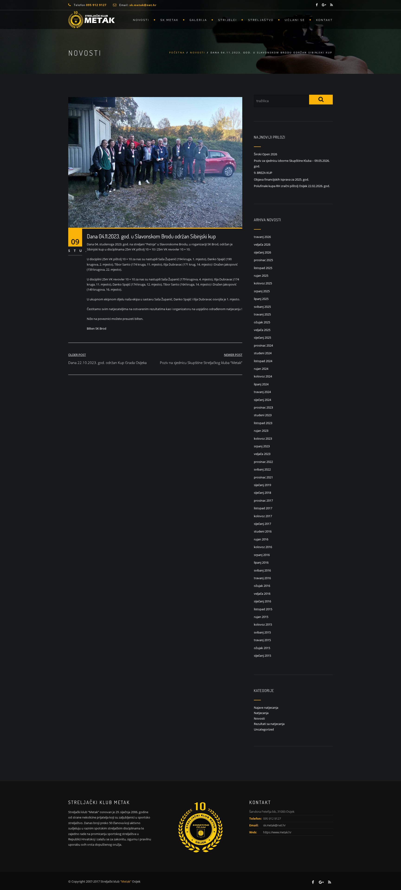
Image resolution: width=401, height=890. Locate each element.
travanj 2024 (262, 392)
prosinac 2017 (263, 500)
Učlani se (295, 20)
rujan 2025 (261, 275)
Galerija (198, 20)
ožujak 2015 (262, 648)
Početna (177, 52)
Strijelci (227, 20)
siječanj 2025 (262, 337)
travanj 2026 (262, 237)
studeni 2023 (263, 415)
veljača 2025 (262, 330)
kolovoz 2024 (263, 376)
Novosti (141, 20)
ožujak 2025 (262, 322)
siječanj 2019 (262, 485)
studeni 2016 (263, 531)
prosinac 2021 (263, 477)
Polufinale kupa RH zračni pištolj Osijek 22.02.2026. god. (292, 186)
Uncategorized (264, 729)
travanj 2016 (262, 578)
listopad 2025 (263, 268)
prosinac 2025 (263, 260)
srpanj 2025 (262, 291)
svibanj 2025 (262, 307)
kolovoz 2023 (263, 438)
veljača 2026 (262, 244)
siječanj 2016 (262, 601)
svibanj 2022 (262, 469)
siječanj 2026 (262, 252)
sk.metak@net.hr (274, 825)
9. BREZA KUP (263, 173)
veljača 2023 (262, 454)
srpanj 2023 (262, 446)
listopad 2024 (263, 361)
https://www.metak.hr (277, 832)
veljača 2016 (262, 593)
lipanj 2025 (261, 299)
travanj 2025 (262, 314)
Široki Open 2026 (265, 154)
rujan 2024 (261, 369)
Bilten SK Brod (96, 328)
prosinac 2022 (263, 462)
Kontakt (324, 20)
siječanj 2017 (262, 524)
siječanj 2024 (262, 400)
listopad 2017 (263, 508)
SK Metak (169, 20)
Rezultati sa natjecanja (269, 724)
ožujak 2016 (262, 586)
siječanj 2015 (262, 655)
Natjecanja (261, 713)
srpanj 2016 (262, 555)
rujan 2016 (261, 539)
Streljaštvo (261, 20)
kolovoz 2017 (263, 516)
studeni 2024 (263, 353)
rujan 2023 (261, 431)
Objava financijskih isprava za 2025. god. (281, 179)
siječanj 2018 (262, 492)
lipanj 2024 (261, 384)
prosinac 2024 (263, 345)
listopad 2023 (263, 423)
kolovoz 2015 (263, 624)
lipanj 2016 (261, 562)
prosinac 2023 (263, 407)
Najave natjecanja (266, 707)
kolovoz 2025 (263, 283)
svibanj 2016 (262, 570)
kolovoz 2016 (263, 547)
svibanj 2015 (262, 632)
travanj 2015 (262, 640)
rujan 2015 (261, 617)
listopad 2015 (263, 609)
